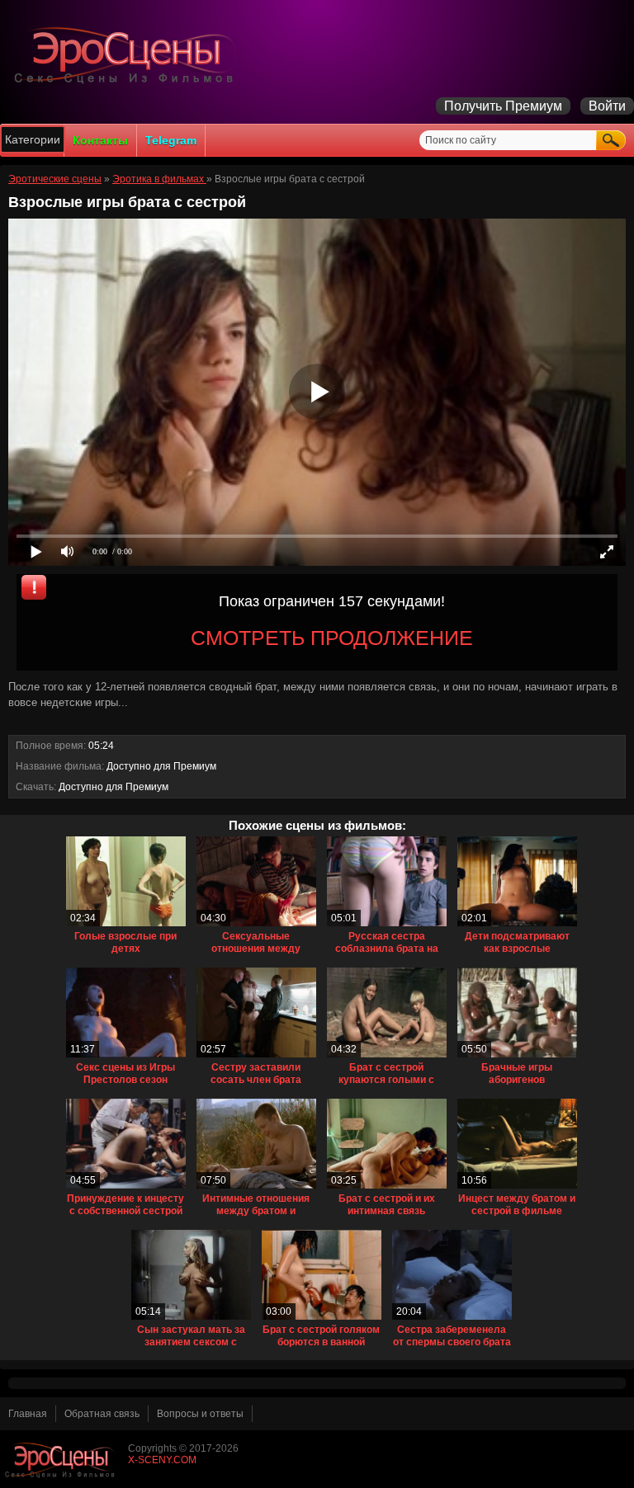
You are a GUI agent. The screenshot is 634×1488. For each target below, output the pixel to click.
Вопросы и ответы (200, 1414)
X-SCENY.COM (162, 1460)
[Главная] (128, 83)
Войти (607, 106)
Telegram (170, 140)
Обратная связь (102, 1414)
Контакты (100, 140)
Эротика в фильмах (159, 179)
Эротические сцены (55, 179)
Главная (27, 1414)
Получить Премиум (503, 106)
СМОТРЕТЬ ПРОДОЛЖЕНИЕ (332, 637)
